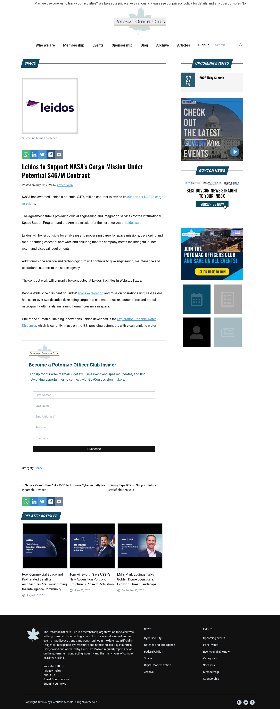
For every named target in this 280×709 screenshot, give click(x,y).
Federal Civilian (153, 651)
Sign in (203, 45)
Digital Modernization (157, 665)
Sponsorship (122, 45)
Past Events (210, 644)
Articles (183, 45)
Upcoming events (214, 638)
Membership (73, 45)
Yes (238, 3)
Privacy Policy (52, 670)
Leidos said (133, 223)
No (244, 3)
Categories (210, 658)
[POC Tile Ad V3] (212, 254)
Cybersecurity (153, 638)
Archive (162, 45)
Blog (144, 45)
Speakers (209, 665)
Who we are (45, 45)
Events (98, 45)
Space (39, 468)
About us (49, 675)
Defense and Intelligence (159, 644)
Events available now (216, 651)
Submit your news (54, 683)
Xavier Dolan (65, 185)
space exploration (90, 293)
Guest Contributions (56, 679)
